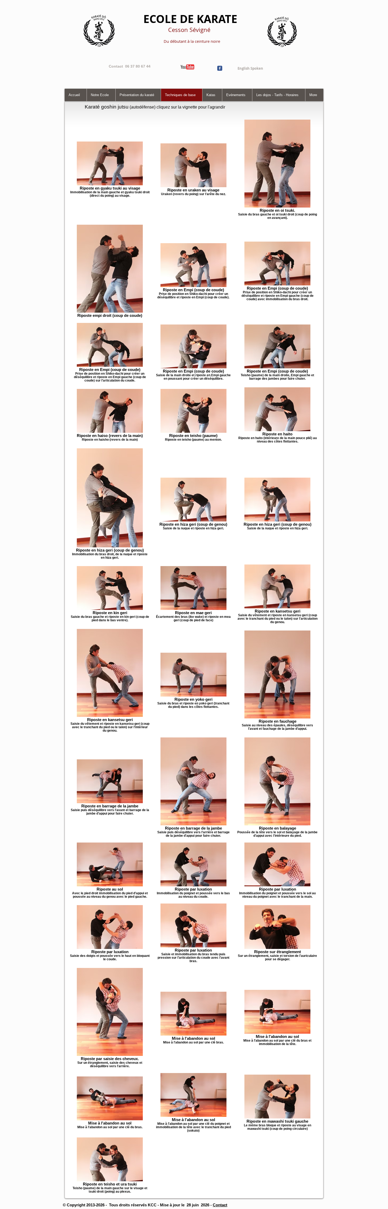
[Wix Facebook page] (219, 68)
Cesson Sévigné (189, 30)
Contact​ (220, 1205)
